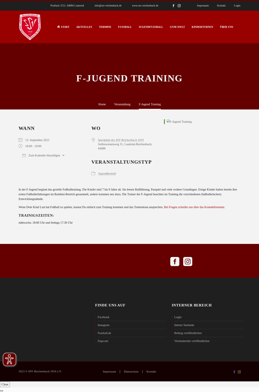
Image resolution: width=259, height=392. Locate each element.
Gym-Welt (177, 27)
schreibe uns (77, 260)
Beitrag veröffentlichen (188, 333)
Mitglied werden (129, 260)
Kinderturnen (202, 27)
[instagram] (187, 261)
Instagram (103, 325)
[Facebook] (173, 5)
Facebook (103, 317)
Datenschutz (131, 371)
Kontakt (221, 5)
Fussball (125, 27)
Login (237, 5)
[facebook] (174, 261)
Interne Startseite (184, 325)
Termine (105, 27)
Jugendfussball (151, 27)
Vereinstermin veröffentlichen (192, 341)
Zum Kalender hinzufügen (44, 155)
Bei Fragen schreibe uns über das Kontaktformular (194, 207)
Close (5, 384)
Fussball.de (104, 333)
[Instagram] (179, 5)
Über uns (226, 27)
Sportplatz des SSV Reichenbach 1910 (121, 140)
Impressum (203, 5)
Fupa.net (103, 341)
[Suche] (240, 27)
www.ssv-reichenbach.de (145, 5)
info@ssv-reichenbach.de (108, 5)
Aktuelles (84, 27)
